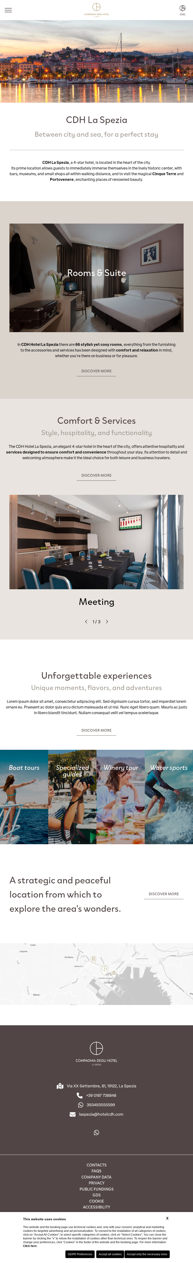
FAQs (96, 1171)
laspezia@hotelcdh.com (101, 1114)
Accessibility (96, 1207)
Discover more (96, 370)
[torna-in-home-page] (96, 1054)
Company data (96, 1177)
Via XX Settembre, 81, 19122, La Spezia (101, 1086)
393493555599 (101, 1104)
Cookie (96, 1201)
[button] (86, 621)
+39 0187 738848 (101, 1095)
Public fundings (97, 1189)
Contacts (97, 1165)
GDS (96, 1195)
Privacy (97, 1183)
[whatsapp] (96, 1132)
